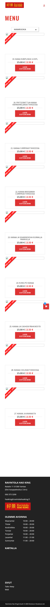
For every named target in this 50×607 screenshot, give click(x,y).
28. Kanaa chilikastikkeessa (25, 370)
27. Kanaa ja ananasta (25, 413)
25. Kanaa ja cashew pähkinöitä (25, 326)
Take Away (9, 586)
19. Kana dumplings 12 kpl (25, 59)
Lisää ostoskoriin (25, 68)
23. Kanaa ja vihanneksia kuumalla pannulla (25, 238)
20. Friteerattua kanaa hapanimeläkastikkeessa (25, 104)
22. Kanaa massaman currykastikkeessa (25, 193)
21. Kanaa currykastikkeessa (25, 148)
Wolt (7, 589)
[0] (46, 306)
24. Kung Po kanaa (25, 283)
